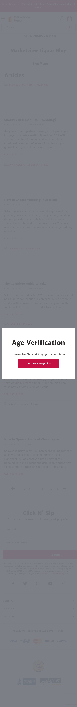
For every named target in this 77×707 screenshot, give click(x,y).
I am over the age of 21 (39, 363)
